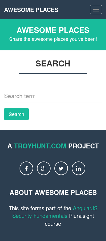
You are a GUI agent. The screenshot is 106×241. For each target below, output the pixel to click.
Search (16, 113)
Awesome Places (31, 9)
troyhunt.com (40, 145)
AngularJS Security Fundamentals (55, 212)
